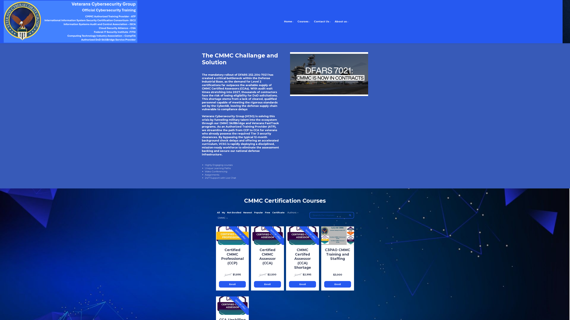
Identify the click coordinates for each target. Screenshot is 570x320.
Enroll (232, 284)
